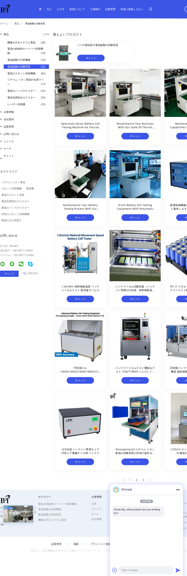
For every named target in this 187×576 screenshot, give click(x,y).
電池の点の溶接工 (11, 220)
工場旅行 (95, 9)
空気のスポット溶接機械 (15, 214)
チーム (95, 514)
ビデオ (60, 9)
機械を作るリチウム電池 (26, 42)
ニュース (9, 141)
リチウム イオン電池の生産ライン (26, 82)
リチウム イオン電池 (13, 182)
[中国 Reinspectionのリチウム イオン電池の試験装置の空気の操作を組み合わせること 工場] (135, 418)
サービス (96, 508)
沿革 (94, 503)
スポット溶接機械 (11, 188)
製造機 (30, 188)
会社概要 (96, 519)
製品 (49, 9)
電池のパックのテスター (26, 90)
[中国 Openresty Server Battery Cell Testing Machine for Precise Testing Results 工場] (80, 92)
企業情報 (9, 112)
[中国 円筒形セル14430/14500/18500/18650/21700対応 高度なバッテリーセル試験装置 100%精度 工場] (80, 336)
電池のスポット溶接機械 (26, 73)
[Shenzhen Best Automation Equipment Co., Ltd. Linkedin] (2, 524)
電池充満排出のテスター (26, 97)
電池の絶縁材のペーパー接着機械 (26, 51)
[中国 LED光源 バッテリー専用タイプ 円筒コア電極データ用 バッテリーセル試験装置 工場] (80, 418)
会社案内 (9, 119)
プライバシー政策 (101, 544)
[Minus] (178, 489)
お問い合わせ (11, 134)
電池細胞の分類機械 (26, 59)
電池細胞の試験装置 (26, 66)
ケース (7, 148)
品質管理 (110, 9)
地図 (76, 544)
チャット (9, 156)
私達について (77, 9)
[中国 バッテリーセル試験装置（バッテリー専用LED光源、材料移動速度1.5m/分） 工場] (135, 255)
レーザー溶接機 (26, 104)
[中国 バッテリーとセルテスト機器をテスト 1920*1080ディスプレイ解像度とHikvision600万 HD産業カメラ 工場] (135, 336)
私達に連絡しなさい (132, 9)
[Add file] (114, 570)
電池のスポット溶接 (12, 195)
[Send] (178, 570)
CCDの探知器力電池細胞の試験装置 (97, 45)
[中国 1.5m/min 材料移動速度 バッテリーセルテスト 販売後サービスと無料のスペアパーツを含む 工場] (80, 255)
